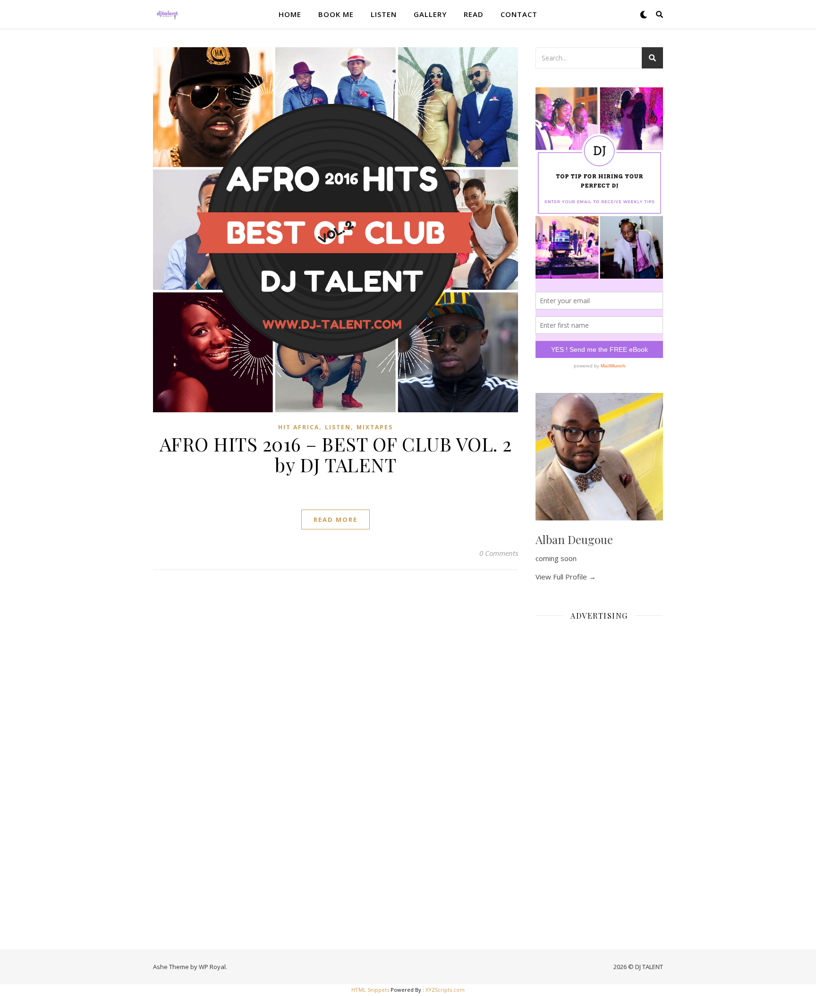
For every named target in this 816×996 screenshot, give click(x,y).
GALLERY (430, 14)
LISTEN (384, 14)
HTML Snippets (370, 989)
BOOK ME (336, 14)
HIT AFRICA (298, 427)
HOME (290, 14)
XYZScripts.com (445, 989)
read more (335, 519)
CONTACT (519, 14)
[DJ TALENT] (167, 14)
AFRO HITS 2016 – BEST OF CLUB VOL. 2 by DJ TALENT (336, 454)
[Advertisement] (599, 769)
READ (474, 14)
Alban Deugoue (574, 539)
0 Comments (498, 553)
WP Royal (212, 966)
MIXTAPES (375, 427)
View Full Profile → (566, 576)
